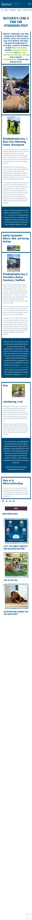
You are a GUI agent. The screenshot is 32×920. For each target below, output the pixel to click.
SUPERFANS (12, 10)
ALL (2, 10)
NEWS (6, 10)
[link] (17, 51)
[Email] (10, 501)
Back (16, 508)
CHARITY (19, 10)
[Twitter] (6, 501)
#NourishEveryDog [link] (19, 47)
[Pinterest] (13, 501)
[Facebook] (3, 501)
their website (24, 374)
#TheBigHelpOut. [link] (10, 59)
